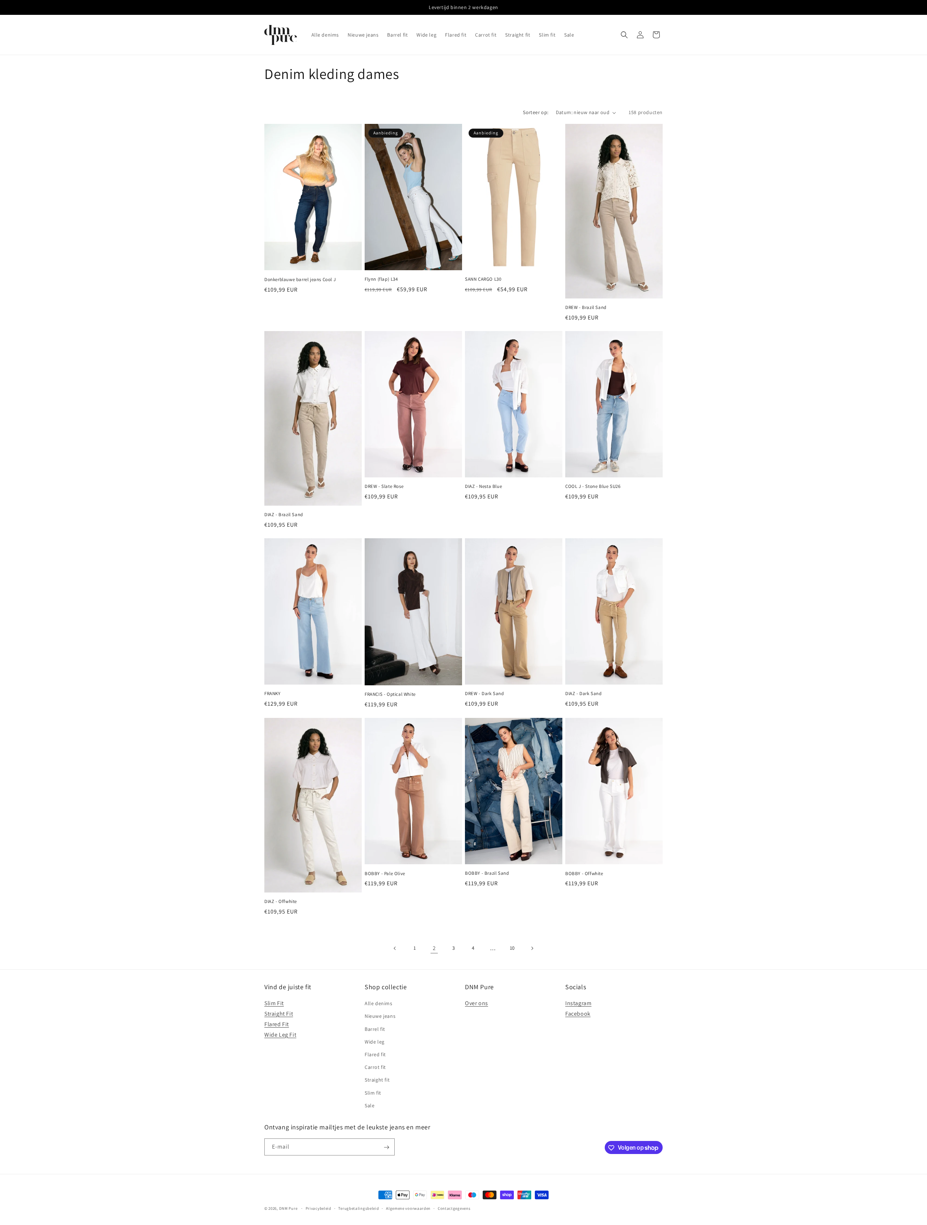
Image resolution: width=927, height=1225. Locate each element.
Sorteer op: (535, 112)
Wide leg (375, 1041)
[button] (624, 35)
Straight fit (377, 1080)
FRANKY (272, 694)
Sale (369, 1105)
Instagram (578, 1003)
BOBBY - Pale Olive (385, 874)
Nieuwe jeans (380, 1016)
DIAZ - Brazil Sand (283, 515)
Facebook (578, 1013)
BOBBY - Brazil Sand (487, 873)
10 (512, 948)
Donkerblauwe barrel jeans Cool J (300, 280)
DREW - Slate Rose (384, 486)
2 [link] (434, 948)
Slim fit (373, 1093)
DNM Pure (288, 1208)
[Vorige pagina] (395, 948)
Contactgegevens (454, 1208)
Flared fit (375, 1054)
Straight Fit (278, 1013)
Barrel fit (375, 1029)
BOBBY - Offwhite (584, 874)
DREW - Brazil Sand (586, 307)
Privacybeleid (318, 1208)
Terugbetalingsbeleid (358, 1208)
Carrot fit (375, 1067)
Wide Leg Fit (280, 1034)
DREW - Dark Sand (484, 694)
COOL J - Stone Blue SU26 (592, 486)
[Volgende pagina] (532, 948)
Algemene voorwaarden (408, 1208)
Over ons (476, 1003)
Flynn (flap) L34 (381, 279)
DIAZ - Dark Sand (583, 694)
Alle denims (379, 1003)
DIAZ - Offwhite (280, 901)
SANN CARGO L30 (483, 279)
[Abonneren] (386, 1147)
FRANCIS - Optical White (390, 694)
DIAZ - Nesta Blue (483, 486)
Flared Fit (276, 1024)
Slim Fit (274, 1003)
